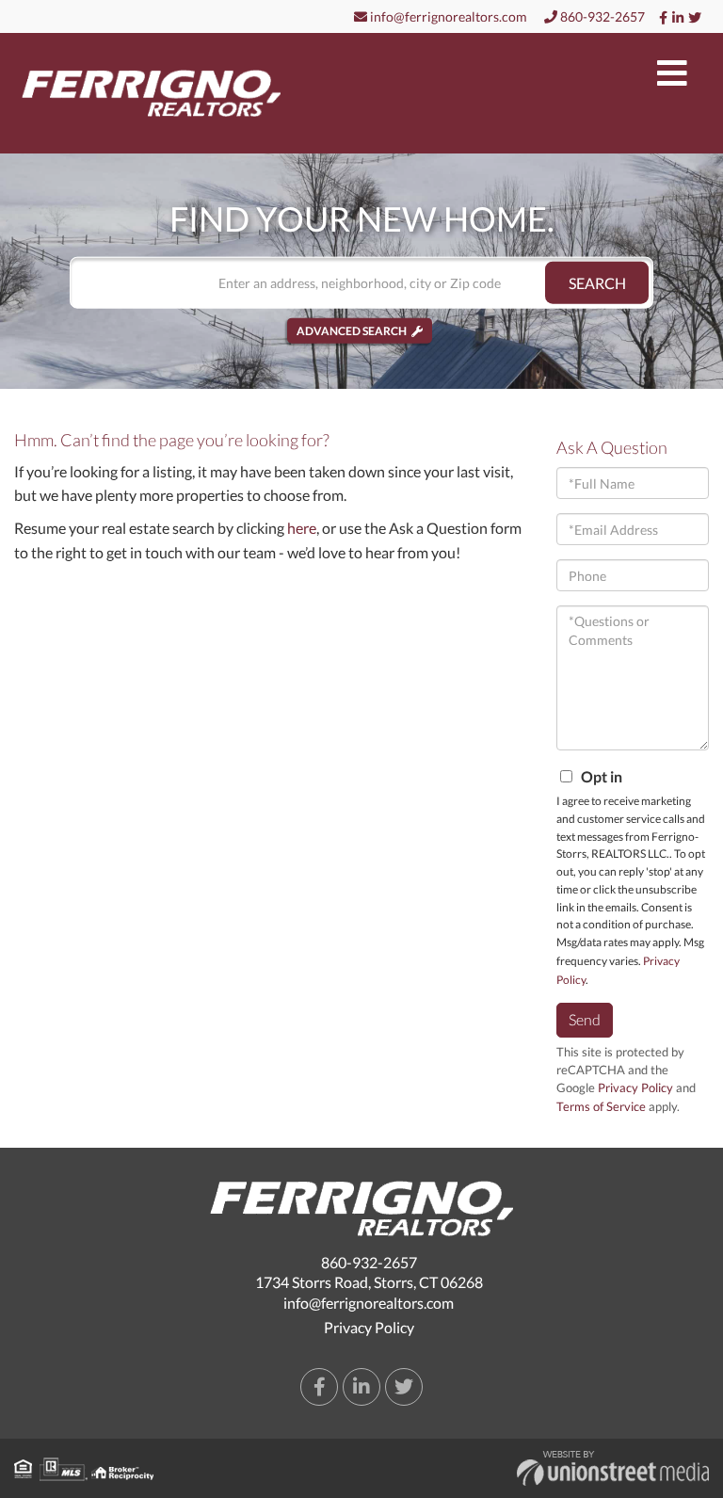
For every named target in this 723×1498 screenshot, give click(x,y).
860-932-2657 (601, 16)
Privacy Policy (635, 1087)
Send (585, 1019)
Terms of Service (601, 1106)
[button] (597, 283)
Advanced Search (352, 331)
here (301, 528)
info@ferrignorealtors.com (447, 16)
